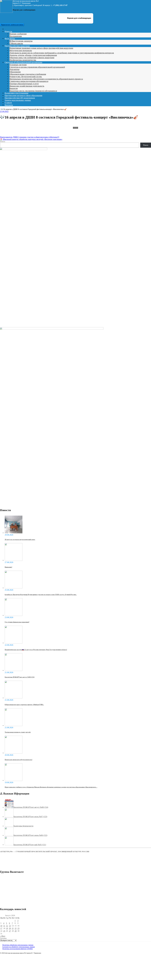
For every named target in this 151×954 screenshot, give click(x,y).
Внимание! (8, 567)
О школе (8, 102)
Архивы (3, 938)
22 (16, 928)
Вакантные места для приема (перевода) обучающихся (33, 91)
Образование (15, 72)
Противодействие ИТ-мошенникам (20, 98)
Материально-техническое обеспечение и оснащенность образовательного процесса (46, 79)
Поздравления (15, 36)
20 (10, 928)
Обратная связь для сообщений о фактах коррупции (31, 57)
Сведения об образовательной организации (23, 62)
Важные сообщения (18, 34)
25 (4, 931)
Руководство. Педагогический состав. (25, 76)
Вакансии (13, 88)
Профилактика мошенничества (22, 60)
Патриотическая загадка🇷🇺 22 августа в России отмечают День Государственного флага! (36, 649)
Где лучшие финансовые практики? (17, 622)
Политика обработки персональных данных (17, 945)
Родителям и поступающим (16, 93)
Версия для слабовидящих (79, 18)
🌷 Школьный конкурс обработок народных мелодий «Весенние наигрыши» (31, 139)
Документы (14, 69)
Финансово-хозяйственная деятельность (26, 86)
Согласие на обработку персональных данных (18, 947)
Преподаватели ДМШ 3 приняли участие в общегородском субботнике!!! (29, 137)
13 (10, 926)
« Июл (2, 936)
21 (13, 928)
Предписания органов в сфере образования (23, 95)
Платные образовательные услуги (24, 84)
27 (10, 931)
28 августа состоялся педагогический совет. (20, 539)
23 (18, 928)
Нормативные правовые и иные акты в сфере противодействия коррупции (41, 48)
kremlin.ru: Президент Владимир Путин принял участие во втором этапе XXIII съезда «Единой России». (41, 594)
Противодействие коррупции (17, 46)
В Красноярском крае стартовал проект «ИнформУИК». (24, 704)
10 (1, 926)
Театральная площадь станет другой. (18, 732)
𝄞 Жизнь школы (16, 43)
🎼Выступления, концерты (20, 41)
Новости (8, 31)
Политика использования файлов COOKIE (17, 949)
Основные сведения (18, 65)
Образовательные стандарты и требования (27, 74)
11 (4, 926)
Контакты (9, 105)
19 (7, 928)
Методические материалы (20, 50)
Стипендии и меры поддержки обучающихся (28, 81)
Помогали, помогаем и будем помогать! (18, 759)
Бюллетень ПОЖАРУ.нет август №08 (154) (19, 677)
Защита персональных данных (18, 100)
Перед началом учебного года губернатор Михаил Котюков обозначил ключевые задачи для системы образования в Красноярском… (51, 787)
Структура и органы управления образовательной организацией (37, 67)
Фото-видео (10, 38)
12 (7, 926)
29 (16, 931)
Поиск (2, 141)
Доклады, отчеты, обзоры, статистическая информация (33, 55)
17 (1, 928)
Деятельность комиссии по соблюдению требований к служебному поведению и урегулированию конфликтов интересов (61, 53)
